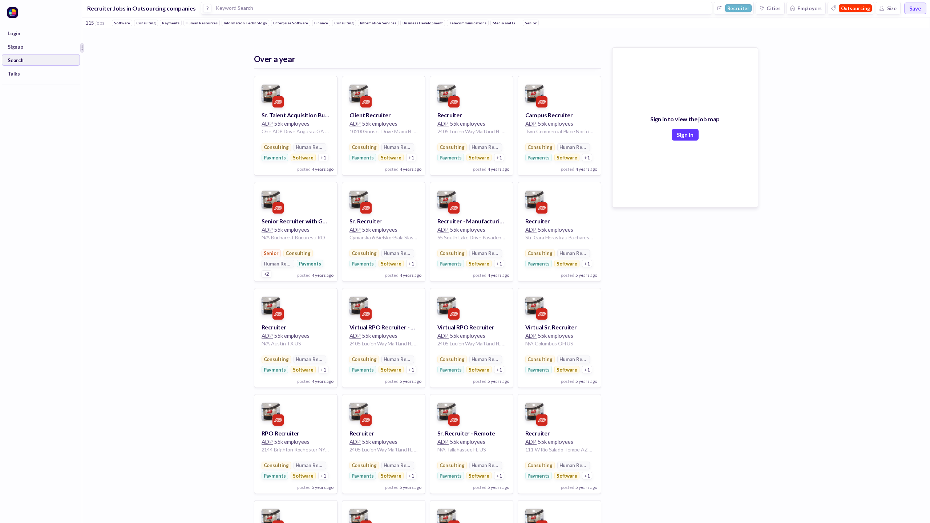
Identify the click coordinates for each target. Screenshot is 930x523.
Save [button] (915, 8)
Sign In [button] (685, 134)
